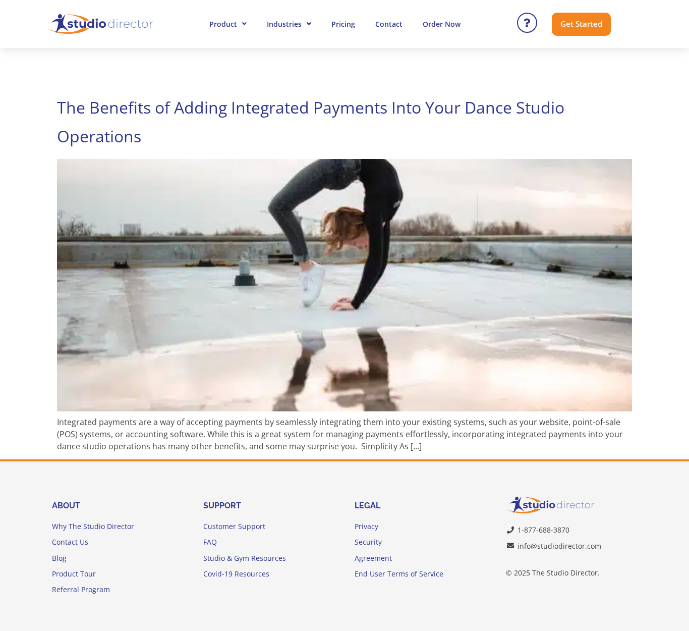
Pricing (343, 24)
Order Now (442, 24)
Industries (284, 24)
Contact (389, 24)
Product (223, 24)
